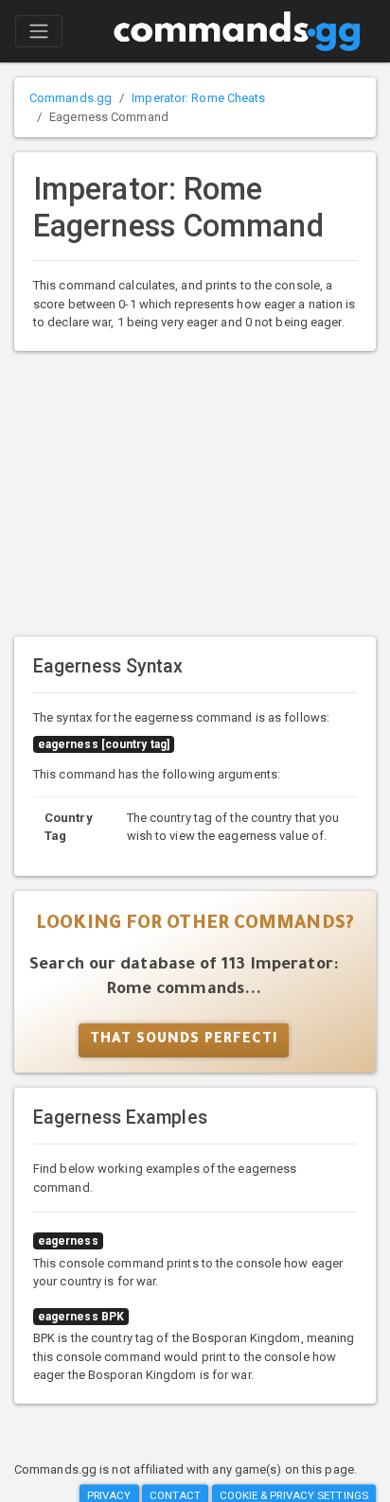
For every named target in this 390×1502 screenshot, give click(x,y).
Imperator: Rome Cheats (198, 98)
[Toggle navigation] (38, 31)
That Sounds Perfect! (183, 1040)
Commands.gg (70, 98)
